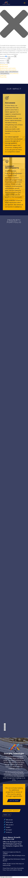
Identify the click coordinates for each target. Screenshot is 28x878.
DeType (9, 865)
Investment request (11, 810)
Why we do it (9, 824)
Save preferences (5, 73)
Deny (6, 71)
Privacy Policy (3, 77)
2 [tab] (4, 726)
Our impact (9, 830)
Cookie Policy (3, 75)
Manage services (4, 66)
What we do (9, 822)
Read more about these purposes (8, 70)
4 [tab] (4, 729)
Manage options (4, 64)
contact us (18, 207)
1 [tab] (4, 724)
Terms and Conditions (11, 870)
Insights (8, 827)
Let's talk (14, 800)
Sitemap (20, 870)
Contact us (9, 832)
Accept (2, 71)
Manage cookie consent (6, 877)
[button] (14, 24)
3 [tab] (4, 728)
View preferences (13, 71)
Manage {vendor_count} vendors (8, 68)
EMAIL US (7, 815)
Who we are (9, 819)
